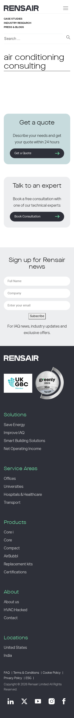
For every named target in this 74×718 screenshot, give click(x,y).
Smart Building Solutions (24, 441)
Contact (11, 618)
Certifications (15, 572)
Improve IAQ (14, 433)
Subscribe (37, 316)
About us (11, 602)
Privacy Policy (13, 678)
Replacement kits (18, 564)
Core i (8, 532)
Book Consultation (27, 216)
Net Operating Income (22, 449)
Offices (10, 479)
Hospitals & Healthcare (23, 495)
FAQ (7, 672)
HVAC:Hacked (15, 610)
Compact (12, 548)
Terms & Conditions (26, 672)
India (8, 656)
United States (15, 648)
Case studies (13, 18)
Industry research (17, 23)
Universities (13, 487)
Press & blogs (14, 27)
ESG (28, 678)
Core (8, 540)
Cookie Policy (52, 672)
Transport (12, 503)
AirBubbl (11, 556)
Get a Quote (22, 153)
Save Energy (14, 425)
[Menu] (65, 8)
